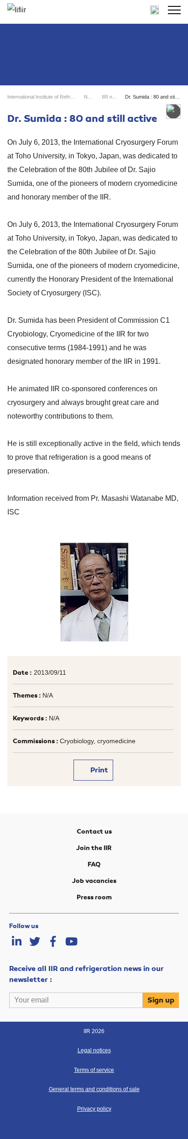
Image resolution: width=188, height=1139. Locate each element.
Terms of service (94, 1070)
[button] (174, 10)
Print (98, 770)
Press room (94, 897)
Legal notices (94, 1050)
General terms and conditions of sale (94, 1089)
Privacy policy (94, 1109)
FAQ (94, 864)
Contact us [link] (94, 831)
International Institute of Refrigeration (41, 97)
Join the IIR (94, 848)
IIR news (109, 97)
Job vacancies (94, 881)
